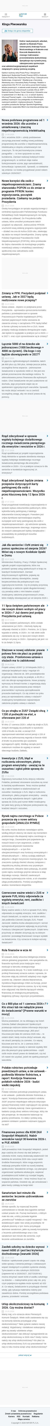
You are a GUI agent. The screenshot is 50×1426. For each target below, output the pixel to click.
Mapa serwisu (24, 1419)
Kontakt (26, 1416)
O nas (13, 1411)
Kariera (11, 1416)
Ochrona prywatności (27, 1411)
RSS (18, 1416)
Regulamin (38, 1414)
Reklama (35, 1416)
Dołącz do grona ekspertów (19, 31)
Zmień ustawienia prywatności (18, 1414)
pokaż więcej (24, 1355)
